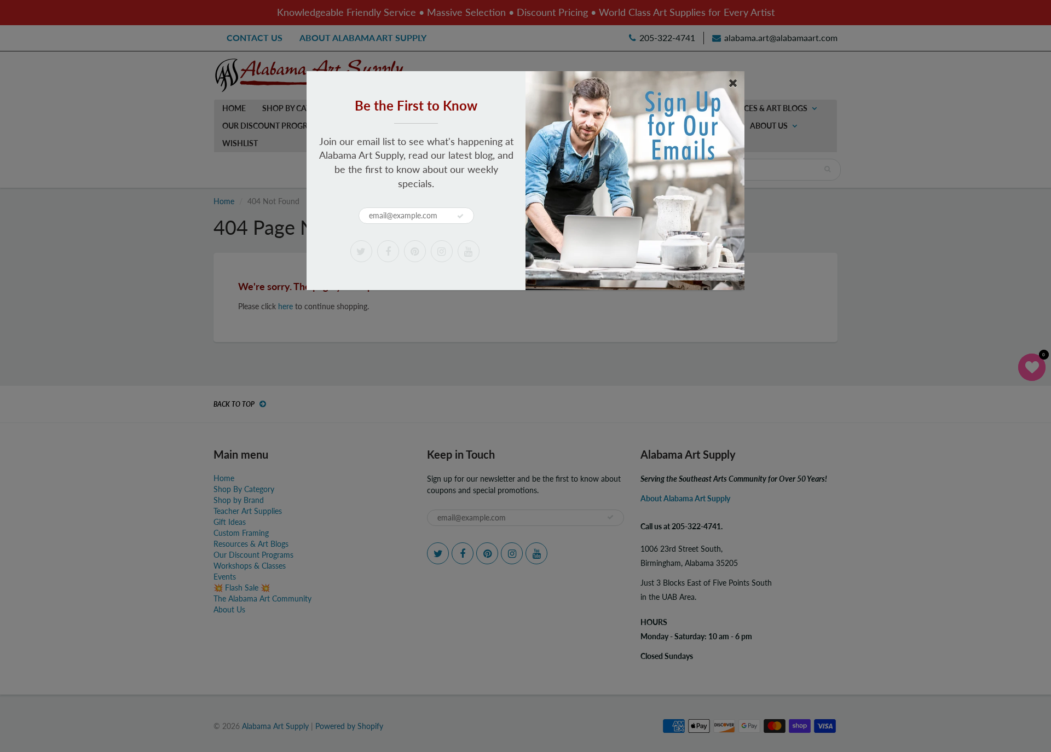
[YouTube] (469, 251)
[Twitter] (361, 251)
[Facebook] (388, 251)
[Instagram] (442, 251)
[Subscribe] (460, 216)
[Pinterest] (415, 251)
